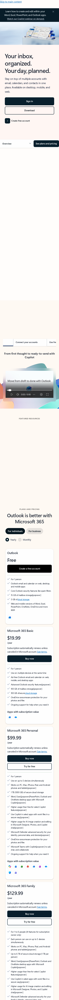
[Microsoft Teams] (15, 872)
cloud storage (23, 599)
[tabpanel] (29, 238)
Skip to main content (11, 1)
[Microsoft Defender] (9, 872)
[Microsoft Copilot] (9, 866)
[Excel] (21, 866)
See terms (42, 651)
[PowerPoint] (27, 866)
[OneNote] (40, 866)
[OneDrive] (15, 717)
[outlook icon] (9, 617)
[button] (17, 143)
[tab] (11, 185)
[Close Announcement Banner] (53, 11)
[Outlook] (9, 717)
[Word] (15, 866)
